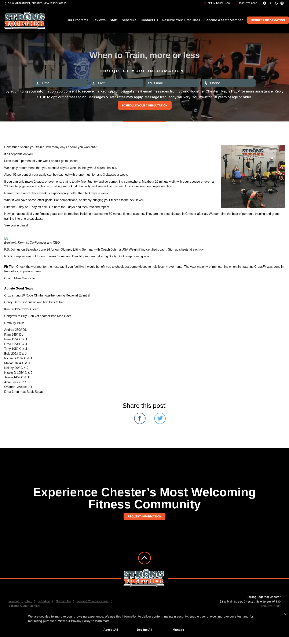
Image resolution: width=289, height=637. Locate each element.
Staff (114, 20)
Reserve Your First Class (181, 20)
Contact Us (149, 20)
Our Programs (77, 20)
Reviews (99, 20)
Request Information (268, 20)
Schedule (129, 20)
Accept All (110, 629)
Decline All (144, 629)
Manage (178, 629)
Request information (144, 516)
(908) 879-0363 (247, 3)
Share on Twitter (160, 418)
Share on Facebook (140, 418)
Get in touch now (218, 3)
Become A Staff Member (223, 20)
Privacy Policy (81, 621)
